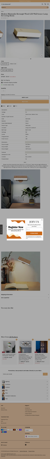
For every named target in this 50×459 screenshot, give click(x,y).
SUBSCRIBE (34, 233)
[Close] (42, 220)
